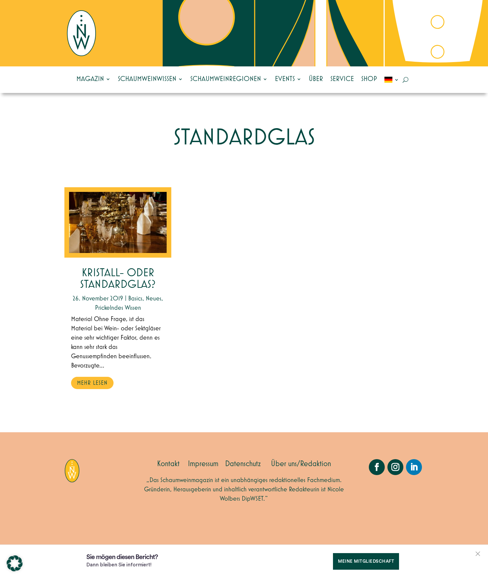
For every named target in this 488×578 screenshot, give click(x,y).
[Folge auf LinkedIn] (414, 467)
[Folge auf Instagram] (395, 467)
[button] (14, 563)
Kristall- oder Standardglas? (118, 278)
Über (316, 79)
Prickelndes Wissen (118, 307)
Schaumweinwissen (147, 79)
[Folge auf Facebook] (377, 467)
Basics (135, 298)
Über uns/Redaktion (301, 464)
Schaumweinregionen (225, 79)
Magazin (90, 79)
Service (342, 79)
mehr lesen (92, 383)
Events (285, 79)
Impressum (203, 464)
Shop (369, 79)
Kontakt (168, 464)
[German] (391, 79)
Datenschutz (243, 464)
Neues (153, 298)
